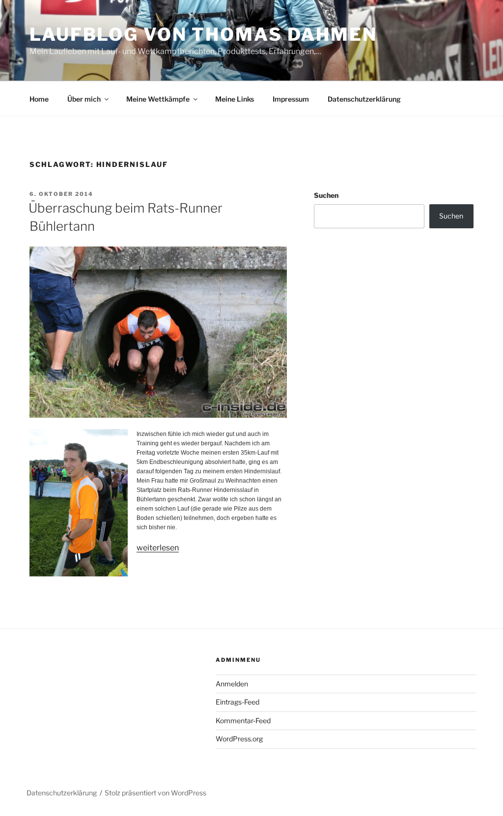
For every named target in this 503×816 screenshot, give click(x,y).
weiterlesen (158, 547)
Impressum (291, 99)
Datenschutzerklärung (364, 99)
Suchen (326, 195)
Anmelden (232, 684)
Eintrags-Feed (237, 702)
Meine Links (234, 99)
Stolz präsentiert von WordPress (155, 793)
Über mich (84, 99)
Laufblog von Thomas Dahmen (203, 34)
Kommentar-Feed (243, 720)
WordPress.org (239, 738)
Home (39, 99)
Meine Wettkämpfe (158, 99)
